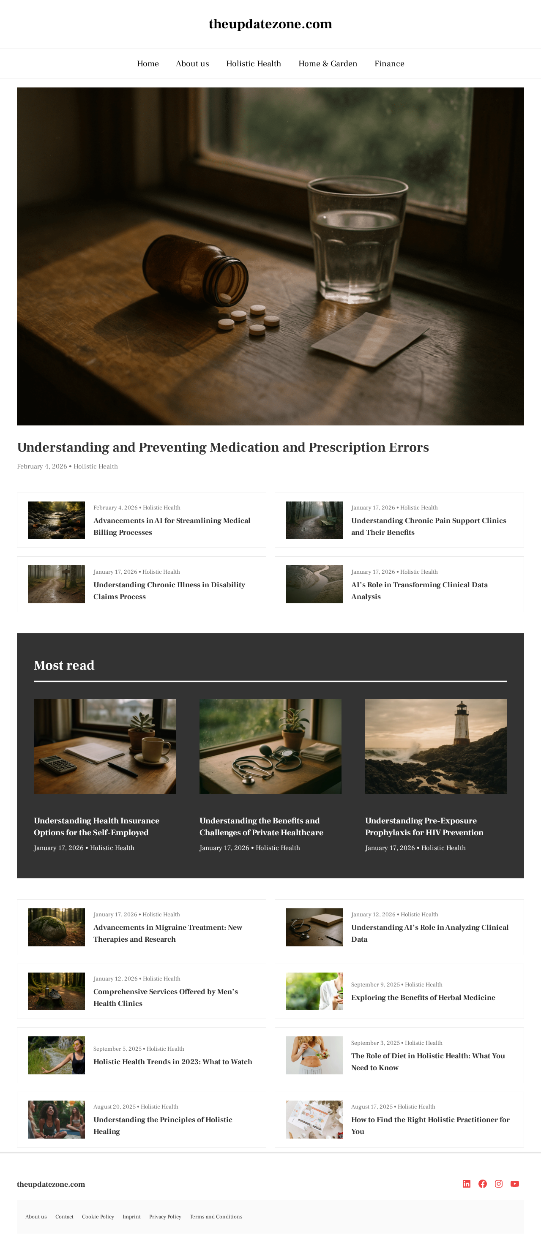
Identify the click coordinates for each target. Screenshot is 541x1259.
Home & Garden (328, 63)
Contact (64, 1216)
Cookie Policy (98, 1216)
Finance (389, 63)
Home (148, 63)
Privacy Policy (165, 1216)
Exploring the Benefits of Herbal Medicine (423, 998)
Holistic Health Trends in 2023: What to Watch (172, 1062)
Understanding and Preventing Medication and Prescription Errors (223, 447)
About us (192, 63)
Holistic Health (253, 63)
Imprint (132, 1216)
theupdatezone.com (51, 1184)
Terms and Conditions (216, 1216)
